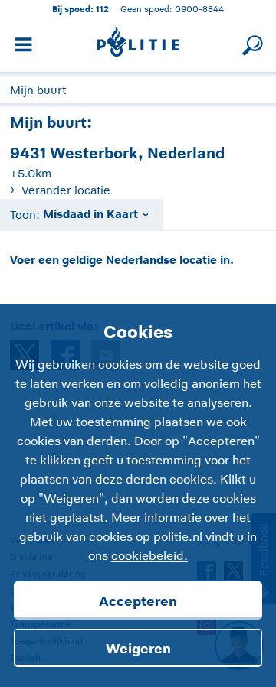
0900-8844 (199, 9)
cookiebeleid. (149, 556)
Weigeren (138, 648)
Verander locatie (65, 190)
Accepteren (138, 601)
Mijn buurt (38, 90)
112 (102, 9)
